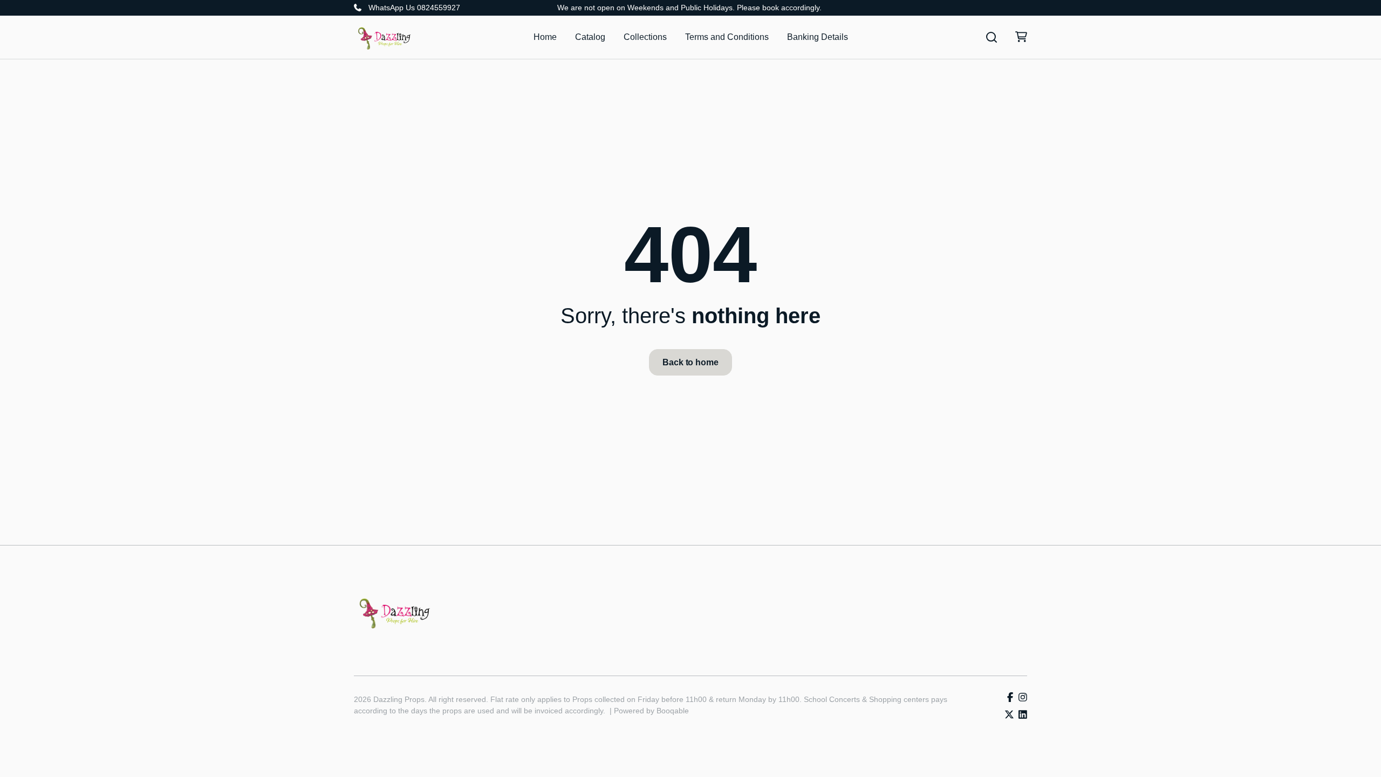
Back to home (690, 362)
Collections (645, 37)
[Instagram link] (1022, 698)
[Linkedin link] (1022, 715)
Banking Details (817, 37)
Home (545, 37)
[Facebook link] (1010, 698)
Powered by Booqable (651, 710)
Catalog (590, 37)
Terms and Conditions (727, 37)
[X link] (1009, 715)
